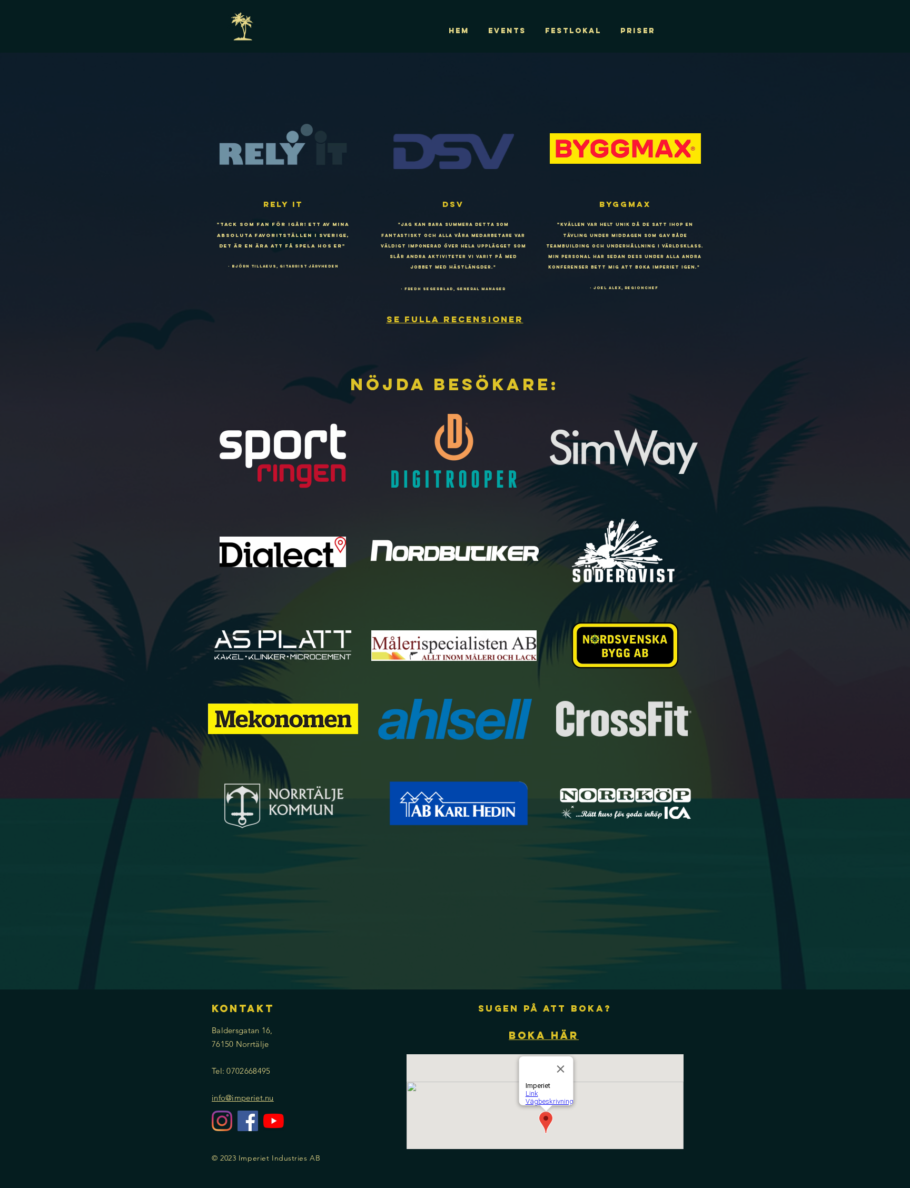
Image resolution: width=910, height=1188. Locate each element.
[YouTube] (273, 1121)
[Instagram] (222, 1121)
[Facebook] (248, 1121)
